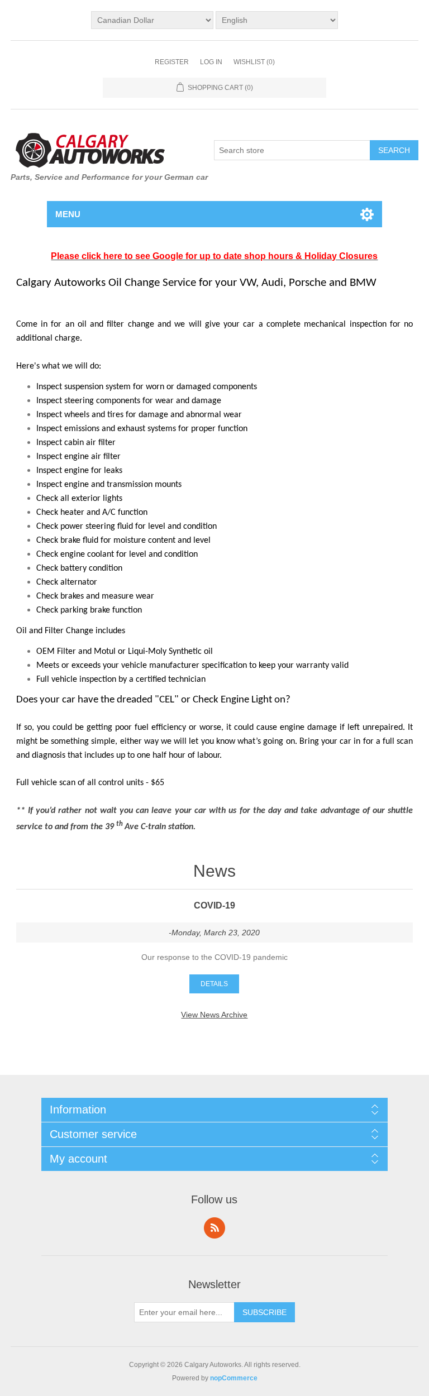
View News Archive (214, 1014)
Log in (211, 62)
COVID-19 (214, 905)
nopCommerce (234, 1378)
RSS (214, 1228)
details (214, 984)
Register (172, 62)
